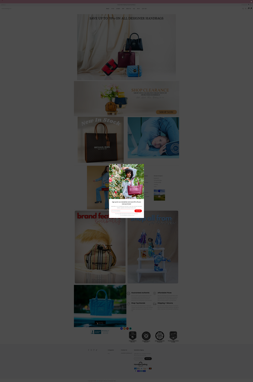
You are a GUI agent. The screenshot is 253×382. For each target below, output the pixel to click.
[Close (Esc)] (251, 1)
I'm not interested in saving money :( (127, 215)
